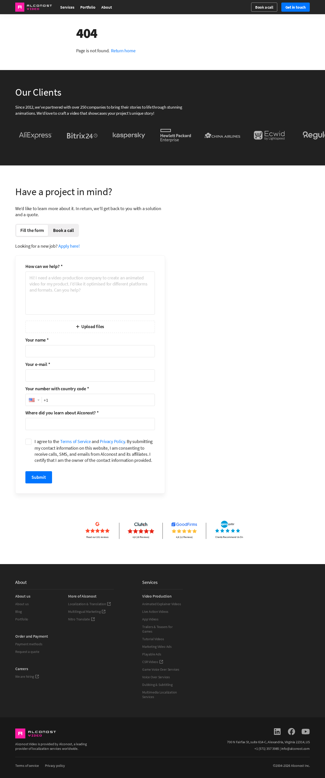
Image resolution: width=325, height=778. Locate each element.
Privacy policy (55, 765)
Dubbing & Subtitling (157, 684)
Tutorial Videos (153, 639)
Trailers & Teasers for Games (157, 629)
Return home (123, 51)
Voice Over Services (156, 677)
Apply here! (69, 246)
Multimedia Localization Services (159, 694)
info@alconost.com (295, 748)
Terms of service (27, 765)
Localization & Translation (87, 604)
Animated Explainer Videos (161, 604)
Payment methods (28, 644)
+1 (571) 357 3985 (266, 748)
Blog (18, 611)
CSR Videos (150, 661)
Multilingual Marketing (84, 611)
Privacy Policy (112, 441)
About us (21, 604)
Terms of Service (75, 441)
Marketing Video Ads (157, 646)
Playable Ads (151, 654)
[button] (34, 400)
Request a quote (27, 651)
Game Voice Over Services (160, 669)
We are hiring (24, 676)
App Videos (150, 619)
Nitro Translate (79, 619)
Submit (38, 477)
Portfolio (87, 7)
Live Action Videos (155, 611)
